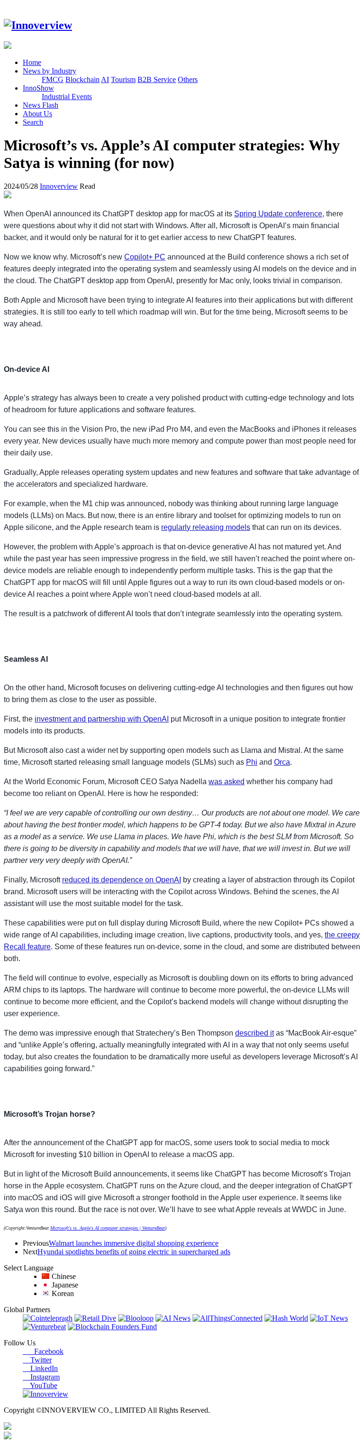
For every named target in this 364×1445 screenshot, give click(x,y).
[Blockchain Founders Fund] (112, 1327)
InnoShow (38, 88)
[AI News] (173, 1318)
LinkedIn (40, 1368)
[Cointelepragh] (48, 1318)
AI (105, 79)
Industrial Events (67, 97)
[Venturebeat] (44, 1327)
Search (33, 122)
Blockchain (82, 79)
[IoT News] (329, 1318)
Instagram (41, 1377)
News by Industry (49, 71)
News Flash (40, 105)
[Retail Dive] (95, 1318)
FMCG (53, 79)
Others (188, 79)
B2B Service (156, 79)
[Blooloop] (136, 1318)
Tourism (123, 79)
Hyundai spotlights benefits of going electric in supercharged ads (133, 1252)
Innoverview (59, 186)
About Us (37, 114)
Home (32, 62)
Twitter (37, 1360)
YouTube (40, 1385)
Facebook (43, 1351)
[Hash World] (286, 1318)
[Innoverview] (38, 25)
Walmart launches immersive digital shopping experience (133, 1243)
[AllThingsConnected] (227, 1318)
